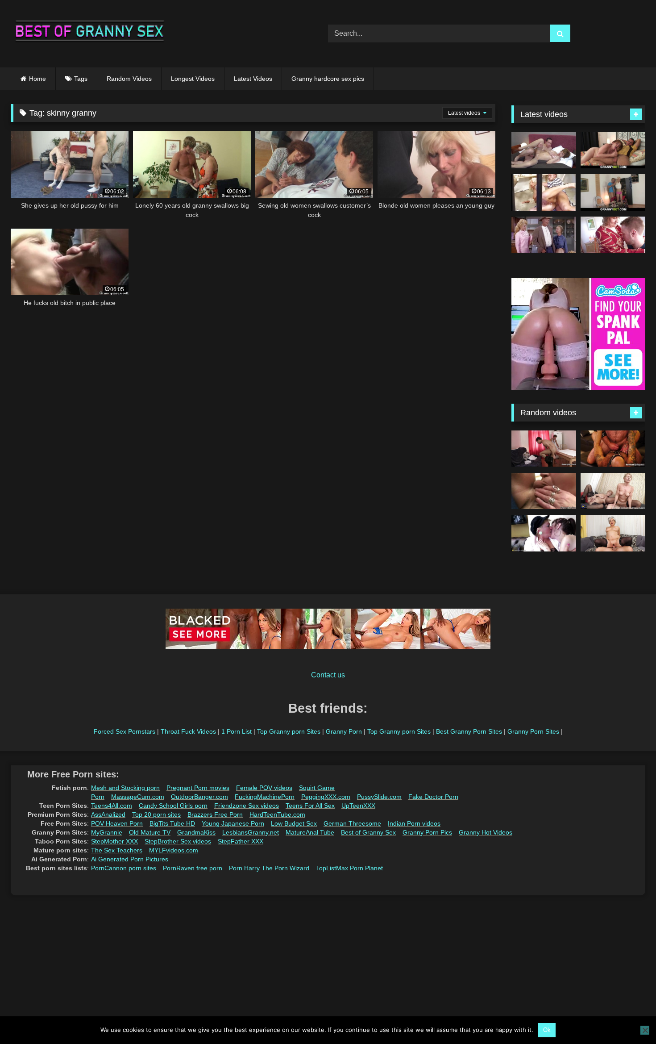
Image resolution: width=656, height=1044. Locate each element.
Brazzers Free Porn (215, 814)
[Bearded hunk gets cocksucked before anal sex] (613, 448)
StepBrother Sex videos (178, 841)
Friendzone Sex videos (246, 805)
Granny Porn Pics (427, 832)
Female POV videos (264, 787)
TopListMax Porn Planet (349, 868)
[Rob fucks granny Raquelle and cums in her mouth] (543, 150)
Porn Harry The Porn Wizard (269, 868)
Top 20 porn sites (156, 814)
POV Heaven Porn (117, 823)
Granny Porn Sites (533, 731)
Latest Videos (253, 78)
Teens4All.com (111, 805)
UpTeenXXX (358, 805)
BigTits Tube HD (172, 823)
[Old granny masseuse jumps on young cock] (543, 448)
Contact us (328, 675)
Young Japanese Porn (233, 823)
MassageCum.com (137, 796)
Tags (80, 78)
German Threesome (352, 823)
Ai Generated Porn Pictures (129, 859)
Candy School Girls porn (173, 805)
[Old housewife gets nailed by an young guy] (543, 491)
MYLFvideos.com (173, 850)
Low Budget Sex (294, 823)
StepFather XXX (240, 841)
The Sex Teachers (116, 850)
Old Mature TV (149, 832)
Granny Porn (344, 731)
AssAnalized (108, 814)
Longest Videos (193, 78)
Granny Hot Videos (485, 832)
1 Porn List (236, 731)
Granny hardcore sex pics (327, 78)
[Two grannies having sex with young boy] (613, 491)
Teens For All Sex (310, 805)
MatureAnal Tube (310, 832)
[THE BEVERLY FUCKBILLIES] (543, 235)
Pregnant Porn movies (197, 787)
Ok (547, 1030)
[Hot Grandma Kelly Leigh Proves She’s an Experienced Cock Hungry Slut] (613, 533)
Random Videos (129, 78)
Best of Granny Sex (368, 832)
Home (37, 78)
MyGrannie (106, 832)
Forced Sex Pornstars (124, 731)
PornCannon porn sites (123, 868)
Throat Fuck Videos (188, 731)
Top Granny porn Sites (288, 731)
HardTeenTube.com (277, 814)
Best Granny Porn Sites (469, 731)
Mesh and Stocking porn (125, 787)
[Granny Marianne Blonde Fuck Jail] (543, 192)
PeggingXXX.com (325, 796)
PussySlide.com (379, 796)
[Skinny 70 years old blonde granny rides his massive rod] (613, 192)
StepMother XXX (114, 841)
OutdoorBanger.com (199, 796)
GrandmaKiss (196, 832)
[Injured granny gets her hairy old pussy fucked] (613, 150)
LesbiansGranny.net (250, 832)
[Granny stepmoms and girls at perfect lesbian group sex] (543, 533)
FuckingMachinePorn (265, 796)
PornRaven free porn (192, 868)
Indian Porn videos (414, 823)
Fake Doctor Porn (433, 796)
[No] (644, 1030)
